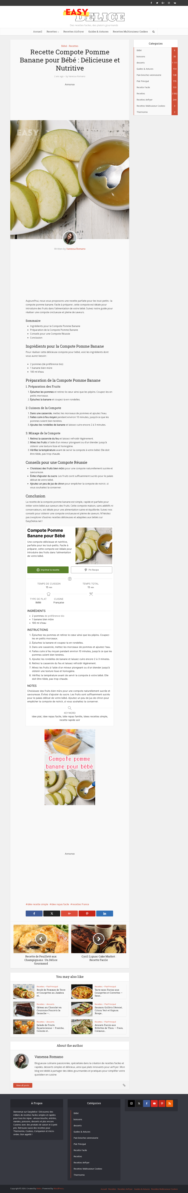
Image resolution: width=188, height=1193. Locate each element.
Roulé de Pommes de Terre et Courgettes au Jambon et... (51, 992)
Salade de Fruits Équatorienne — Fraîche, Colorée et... (50, 1028)
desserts (50, 1004)
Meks (39, 1188)
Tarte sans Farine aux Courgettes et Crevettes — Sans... (108, 992)
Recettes (52, 31)
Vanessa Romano (77, 76)
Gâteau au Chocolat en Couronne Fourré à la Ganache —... (49, 1010)
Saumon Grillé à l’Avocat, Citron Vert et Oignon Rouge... (108, 1010)
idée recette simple (37, 904)
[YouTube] (154, 1103)
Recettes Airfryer (73, 31)
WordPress (59, 1188)
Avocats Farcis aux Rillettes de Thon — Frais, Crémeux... (109, 1028)
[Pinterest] (161, 1103)
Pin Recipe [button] (93, 570)
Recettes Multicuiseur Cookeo (130, 31)
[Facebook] (146, 1103)
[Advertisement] (69, 101)
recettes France (80, 904)
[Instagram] (131, 1103)
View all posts (22, 1085)
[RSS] (169, 1103)
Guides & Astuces (98, 31)
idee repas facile (60, 904)
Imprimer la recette (49, 570)
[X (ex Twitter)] (139, 1103)
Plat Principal (52, 986)
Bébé (64, 46)
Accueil (37, 31)
